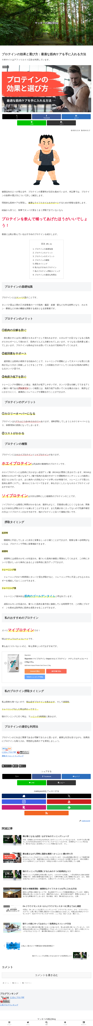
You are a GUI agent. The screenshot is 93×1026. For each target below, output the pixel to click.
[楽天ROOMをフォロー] (24, 807)
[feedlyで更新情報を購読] (69, 807)
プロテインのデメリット (45, 256)
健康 (16, 766)
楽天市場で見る (56, 671)
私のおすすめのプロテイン (45, 267)
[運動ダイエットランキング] (23, 752)
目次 (43, 244)
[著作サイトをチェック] (24, 796)
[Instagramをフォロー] (24, 801)
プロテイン (7, 766)
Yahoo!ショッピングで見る (35, 677)
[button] (61, 122)
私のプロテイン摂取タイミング (47, 271)
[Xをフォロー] (69, 796)
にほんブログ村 (9, 752)
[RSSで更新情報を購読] (46, 813)
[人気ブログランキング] (5, 1001)
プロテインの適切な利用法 (45, 275)
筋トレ (23, 766)
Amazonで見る (35, 671)
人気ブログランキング (9, 1005)
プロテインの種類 (42, 260)
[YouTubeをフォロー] (69, 801)
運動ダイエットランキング (13, 756)
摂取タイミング (41, 264)
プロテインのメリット (44, 253)
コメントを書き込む (46, 975)
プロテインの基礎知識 (44, 249)
